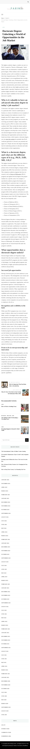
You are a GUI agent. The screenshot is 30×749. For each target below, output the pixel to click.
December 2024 (5, 502)
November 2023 (5, 550)
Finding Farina (13, 743)
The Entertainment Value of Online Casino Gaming (13, 451)
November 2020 (5, 684)
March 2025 (4, 490)
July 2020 (4, 692)
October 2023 (5, 554)
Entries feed (5, 728)
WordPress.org (6, 736)
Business (3, 415)
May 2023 (3, 573)
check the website (10, 139)
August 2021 (4, 651)
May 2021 (3, 662)
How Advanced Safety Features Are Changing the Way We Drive (14, 465)
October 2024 (5, 509)
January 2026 (5, 479)
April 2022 (4, 621)
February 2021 (5, 673)
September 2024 (6, 513)
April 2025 (4, 487)
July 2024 (4, 520)
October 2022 (5, 599)
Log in (3, 725)
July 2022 (4, 610)
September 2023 (6, 558)
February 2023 (5, 584)
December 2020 (5, 681)
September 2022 (6, 602)
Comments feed (6, 732)
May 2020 (3, 699)
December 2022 (5, 591)
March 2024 (4, 535)
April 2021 (4, 666)
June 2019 (4, 714)
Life (3, 27)
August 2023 (4, 561)
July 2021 (4, 655)
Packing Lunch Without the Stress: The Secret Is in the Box (14, 460)
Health (9, 415)
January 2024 (5, 543)
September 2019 (6, 707)
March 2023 (4, 580)
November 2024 (5, 505)
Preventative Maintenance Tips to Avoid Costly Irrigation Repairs (14, 455)
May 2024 (3, 528)
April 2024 (4, 532)
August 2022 (4, 606)
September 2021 (6, 647)
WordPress (25, 745)
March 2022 (4, 625)
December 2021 (5, 636)
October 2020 (5, 688)
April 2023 (4, 576)
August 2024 (4, 517)
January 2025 (5, 498)
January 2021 (5, 677)
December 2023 (5, 546)
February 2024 (5, 539)
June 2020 (4, 696)
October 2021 (5, 643)
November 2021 (5, 640)
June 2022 (4, 614)
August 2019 (4, 710)
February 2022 (5, 628)
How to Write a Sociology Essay (8, 406)
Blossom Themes (13, 745)
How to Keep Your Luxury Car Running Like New (13, 469)
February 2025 (5, 494)
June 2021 (4, 658)
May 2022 (3, 617)
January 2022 (5, 632)
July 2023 (4, 565)
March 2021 (4, 669)
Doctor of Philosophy (15, 174)
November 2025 (5, 483)
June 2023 (4, 569)
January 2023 (5, 587)
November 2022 (5, 595)
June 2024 (4, 524)
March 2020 (4, 703)
